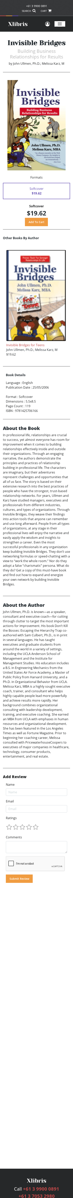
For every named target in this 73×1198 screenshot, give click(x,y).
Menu (60, 23)
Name (10, 784)
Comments (14, 837)
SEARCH (27, 11)
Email (10, 801)
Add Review (14, 776)
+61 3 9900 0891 (36, 6)
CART (44, 11)
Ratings (11, 818)
